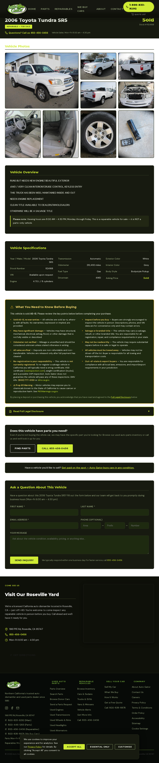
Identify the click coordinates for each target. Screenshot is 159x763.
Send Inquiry (24, 560)
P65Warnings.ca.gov (48, 391)
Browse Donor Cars (60, 699)
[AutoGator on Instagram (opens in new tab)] (6, 708)
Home (32, 8)
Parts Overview (57, 688)
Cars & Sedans (85, 694)
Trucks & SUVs (84, 699)
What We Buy (111, 692)
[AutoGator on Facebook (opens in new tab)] (12, 708)
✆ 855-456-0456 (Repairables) (22, 729)
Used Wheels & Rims (60, 720)
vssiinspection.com (34, 370)
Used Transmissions (60, 714)
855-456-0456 (114, 560)
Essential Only (99, 747)
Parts (45, 8)
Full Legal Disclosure (121, 397)
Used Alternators (58, 730)
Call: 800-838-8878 (115, 707)
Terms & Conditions (142, 707)
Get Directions (24, 655)
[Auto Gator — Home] (16, 9)
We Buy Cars (82, 9)
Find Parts (23, 448)
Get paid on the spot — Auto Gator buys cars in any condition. (98, 467)
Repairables (64, 8)
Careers (136, 697)
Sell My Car (110, 687)
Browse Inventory (86, 688)
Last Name (88, 506)
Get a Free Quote (113, 702)
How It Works (111, 697)
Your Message (18, 533)
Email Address (19, 519)
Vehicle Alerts (84, 709)
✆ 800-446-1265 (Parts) (18, 724)
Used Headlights (58, 725)
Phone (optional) (91, 519)
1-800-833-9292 (137, 6)
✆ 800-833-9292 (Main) (18, 720)
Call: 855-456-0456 (88, 720)
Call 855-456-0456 (55, 448)
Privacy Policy (139, 702)
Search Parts (56, 694)
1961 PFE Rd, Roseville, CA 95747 (20, 715)
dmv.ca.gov (43, 380)
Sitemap (136, 723)
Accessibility (138, 718)
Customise (125, 747)
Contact (117, 8)
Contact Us (137, 692)
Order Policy (138, 713)
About (101, 8)
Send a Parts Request (61, 704)
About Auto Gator (141, 687)
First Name (17, 506)
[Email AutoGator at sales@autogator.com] (17, 708)
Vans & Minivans (85, 704)
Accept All (74, 747)
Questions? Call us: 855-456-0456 (28, 32)
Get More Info (84, 714)
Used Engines (57, 709)
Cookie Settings (140, 728)
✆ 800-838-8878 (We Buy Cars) (22, 733)
